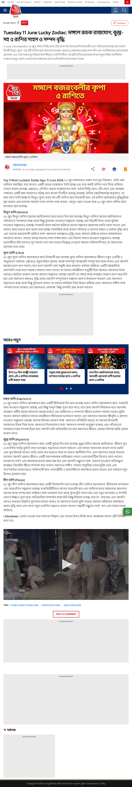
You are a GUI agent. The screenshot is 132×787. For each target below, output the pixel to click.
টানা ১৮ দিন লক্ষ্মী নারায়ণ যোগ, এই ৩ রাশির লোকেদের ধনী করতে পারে (23, 376)
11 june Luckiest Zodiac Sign (24, 605)
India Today (60, 2)
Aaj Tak (10, 2)
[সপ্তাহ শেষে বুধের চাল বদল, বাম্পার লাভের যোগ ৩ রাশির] (66, 358)
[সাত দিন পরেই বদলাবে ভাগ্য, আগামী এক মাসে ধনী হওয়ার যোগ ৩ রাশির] (106, 358)
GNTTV (37, 2)
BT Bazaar (89, 2)
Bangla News (9, 23)
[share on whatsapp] (127, 511)
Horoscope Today (51, 605)
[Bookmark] (125, 170)
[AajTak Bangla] (16, 11)
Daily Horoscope (72, 605)
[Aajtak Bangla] (7, 167)
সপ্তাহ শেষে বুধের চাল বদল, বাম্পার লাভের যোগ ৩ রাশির (64, 374)
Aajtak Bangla (20, 165)
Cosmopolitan (103, 2)
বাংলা (3, 2)
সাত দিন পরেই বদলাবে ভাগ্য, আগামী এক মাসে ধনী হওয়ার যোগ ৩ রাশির (104, 376)
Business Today (75, 2)
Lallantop (47, 2)
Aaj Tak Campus (24, 2)
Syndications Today (96, 783)
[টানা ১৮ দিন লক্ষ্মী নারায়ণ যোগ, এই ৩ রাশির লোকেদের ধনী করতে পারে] (26, 358)
